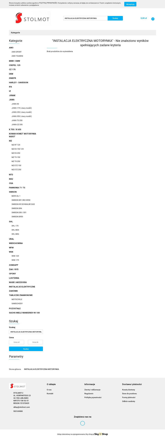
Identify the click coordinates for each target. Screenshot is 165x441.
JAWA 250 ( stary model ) (22, 112)
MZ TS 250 (16, 161)
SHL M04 (15, 230)
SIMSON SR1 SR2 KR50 (21, 200)
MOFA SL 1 (16, 196)
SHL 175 (15, 226)
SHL (11, 221)
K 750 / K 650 (15, 129)
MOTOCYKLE (17, 299)
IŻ (10, 91)
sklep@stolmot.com (21, 407)
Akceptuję (130, 4)
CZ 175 (12, 69)
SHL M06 (15, 234)
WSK (11, 252)
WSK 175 (15, 260)
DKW (11, 74)
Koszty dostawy (128, 390)
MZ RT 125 (16, 145)
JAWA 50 (15, 104)
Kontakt (50, 394)
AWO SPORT (17, 52)
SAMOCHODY (17, 303)
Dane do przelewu (129, 394)
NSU (11, 179)
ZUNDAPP (13, 265)
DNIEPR (12, 78)
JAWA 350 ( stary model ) (22, 116)
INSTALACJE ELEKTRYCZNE (22, 287)
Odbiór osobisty (128, 401)
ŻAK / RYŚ (13, 269)
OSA (11, 183)
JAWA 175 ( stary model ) (22, 108)
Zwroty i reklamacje (92, 390)
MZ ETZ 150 (16, 165)
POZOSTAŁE (15, 308)
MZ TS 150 (16, 157)
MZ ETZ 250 (16, 170)
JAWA (12, 100)
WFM (11, 247)
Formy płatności (128, 397)
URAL (11, 239)
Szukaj (26, 349)
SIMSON (13, 192)
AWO (11, 48)
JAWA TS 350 (17, 120)
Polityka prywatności (92, 397)
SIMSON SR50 (17, 217)
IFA (10, 87)
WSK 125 (15, 256)
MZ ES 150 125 (18, 149)
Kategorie (15, 32)
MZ (11, 141)
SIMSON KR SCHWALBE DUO (23, 204)
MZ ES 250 (16, 153)
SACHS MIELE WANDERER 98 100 (24, 313)
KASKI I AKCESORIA (18, 282)
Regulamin (88, 394)
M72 (11, 174)
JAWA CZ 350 (17, 124)
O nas (49, 390)
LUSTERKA (14, 278)
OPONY (12, 274)
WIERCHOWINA (16, 243)
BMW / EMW (14, 61)
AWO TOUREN (17, 56)
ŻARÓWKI (13, 291)
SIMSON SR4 (17, 208)
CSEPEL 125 (14, 65)
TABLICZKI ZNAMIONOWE (21, 295)
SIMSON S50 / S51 (19, 212)
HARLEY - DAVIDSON (18, 82)
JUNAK (12, 95)
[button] (51, 384)
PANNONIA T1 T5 (17, 188)
